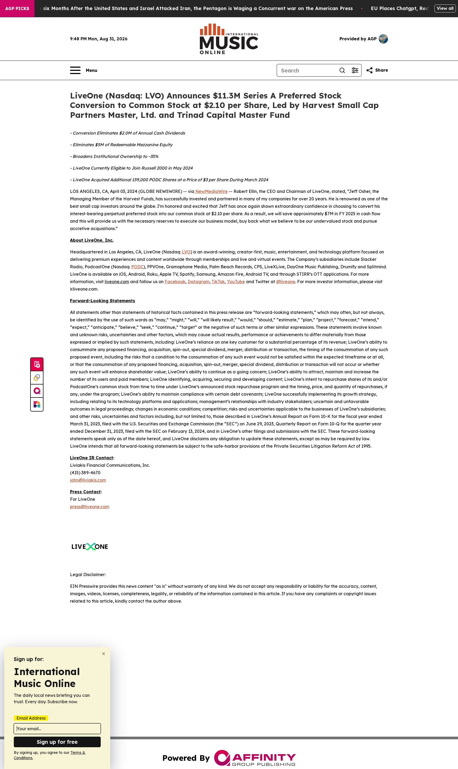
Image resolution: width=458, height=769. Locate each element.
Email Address (31, 718)
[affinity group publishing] (37, 391)
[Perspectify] (37, 377)
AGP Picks (17, 8)
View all (445, 8)
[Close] (103, 653)
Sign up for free (57, 741)
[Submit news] (37, 364)
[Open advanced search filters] (355, 70)
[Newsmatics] (37, 404)
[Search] (342, 70)
